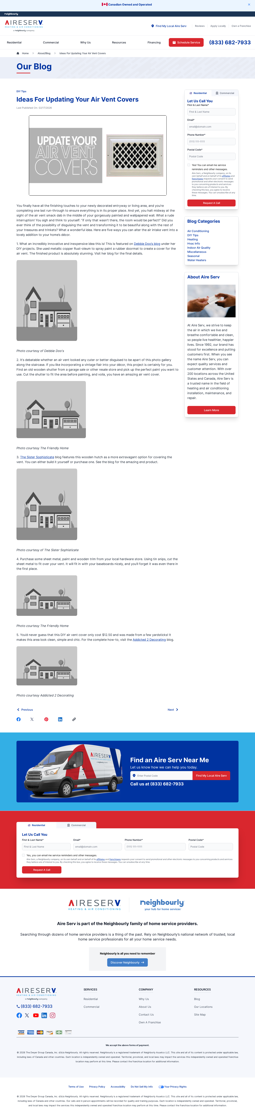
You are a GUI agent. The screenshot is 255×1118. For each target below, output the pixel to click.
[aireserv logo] (44, 994)
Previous (27, 709)
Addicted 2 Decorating (149, 639)
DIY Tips (21, 91)
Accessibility (118, 1086)
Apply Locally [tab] (218, 25)
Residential (200, 93)
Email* (190, 119)
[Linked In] (61, 719)
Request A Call (211, 202)
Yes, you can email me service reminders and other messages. (62, 855)
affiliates (226, 176)
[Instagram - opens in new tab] (52, 1015)
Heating (192, 239)
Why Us (144, 999)
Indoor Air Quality (198, 247)
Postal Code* (194, 149)
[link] (75, 719)
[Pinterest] (47, 719)
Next (171, 709)
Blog (197, 999)
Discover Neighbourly (125, 962)
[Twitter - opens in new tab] (27, 1015)
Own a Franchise (150, 1022)
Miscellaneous (196, 252)
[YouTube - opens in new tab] (36, 1015)
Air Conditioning (198, 231)
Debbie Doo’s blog (147, 244)
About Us (145, 1006)
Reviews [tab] (200, 25)
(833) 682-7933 (167, 783)
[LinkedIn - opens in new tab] (44, 1015)
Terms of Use (76, 1086)
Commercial (227, 93)
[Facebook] (19, 719)
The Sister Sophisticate (37, 457)
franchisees (197, 178)
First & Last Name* (198, 104)
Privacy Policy (97, 1086)
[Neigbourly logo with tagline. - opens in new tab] (162, 904)
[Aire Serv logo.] (95, 905)
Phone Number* (196, 134)
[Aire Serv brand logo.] (24, 26)
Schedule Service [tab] (188, 42)
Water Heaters (196, 260)
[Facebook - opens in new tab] (19, 1015)
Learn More (211, 410)
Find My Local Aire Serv (211, 775)
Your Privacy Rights (175, 1086)
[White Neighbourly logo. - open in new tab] (11, 14)
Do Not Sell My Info (142, 1086)
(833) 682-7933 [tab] (230, 42)
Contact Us (146, 1014)
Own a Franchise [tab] (241, 25)
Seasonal (193, 256)
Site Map (200, 1014)
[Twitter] (33, 719)
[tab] (168, 26)
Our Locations (203, 1006)
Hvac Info (193, 243)
